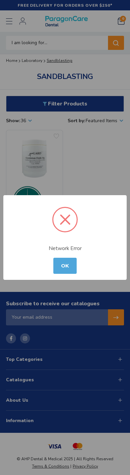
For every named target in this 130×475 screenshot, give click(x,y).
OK (65, 266)
